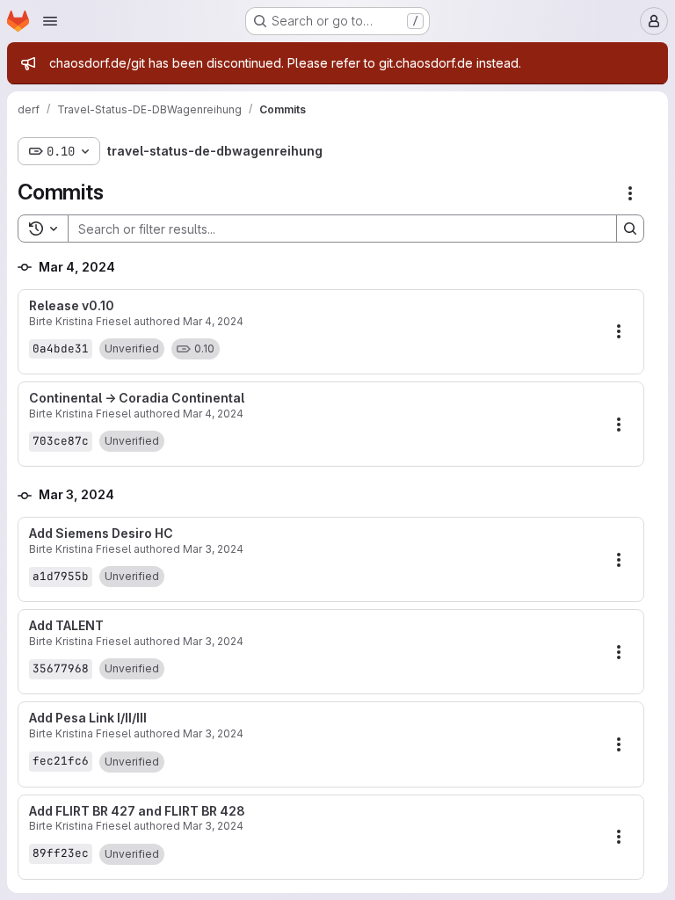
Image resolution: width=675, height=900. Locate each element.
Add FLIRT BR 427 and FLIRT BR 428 (137, 811)
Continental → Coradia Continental (136, 398)
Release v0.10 (71, 306)
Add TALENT (66, 626)
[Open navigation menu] (50, 21)
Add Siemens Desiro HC (101, 533)
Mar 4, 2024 (213, 321)
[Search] (630, 228)
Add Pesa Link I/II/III (88, 718)
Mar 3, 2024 (213, 548)
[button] (131, 348)
